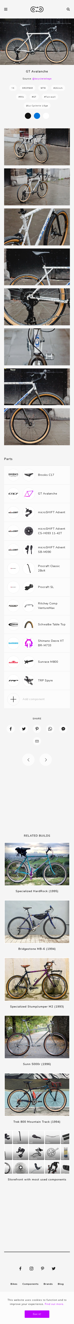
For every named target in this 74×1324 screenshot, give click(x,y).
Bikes (13, 1284)
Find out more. (54, 1304)
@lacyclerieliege (41, 78)
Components (30, 1284)
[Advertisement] (37, 799)
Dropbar (27, 87)
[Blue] (37, 116)
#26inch (58, 87)
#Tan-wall (50, 96)
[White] (46, 116)
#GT (34, 96)
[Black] (28, 116)
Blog (61, 1284)
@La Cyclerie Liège (37, 105)
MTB (43, 87)
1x (13, 87)
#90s (21, 96)
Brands (48, 1284)
